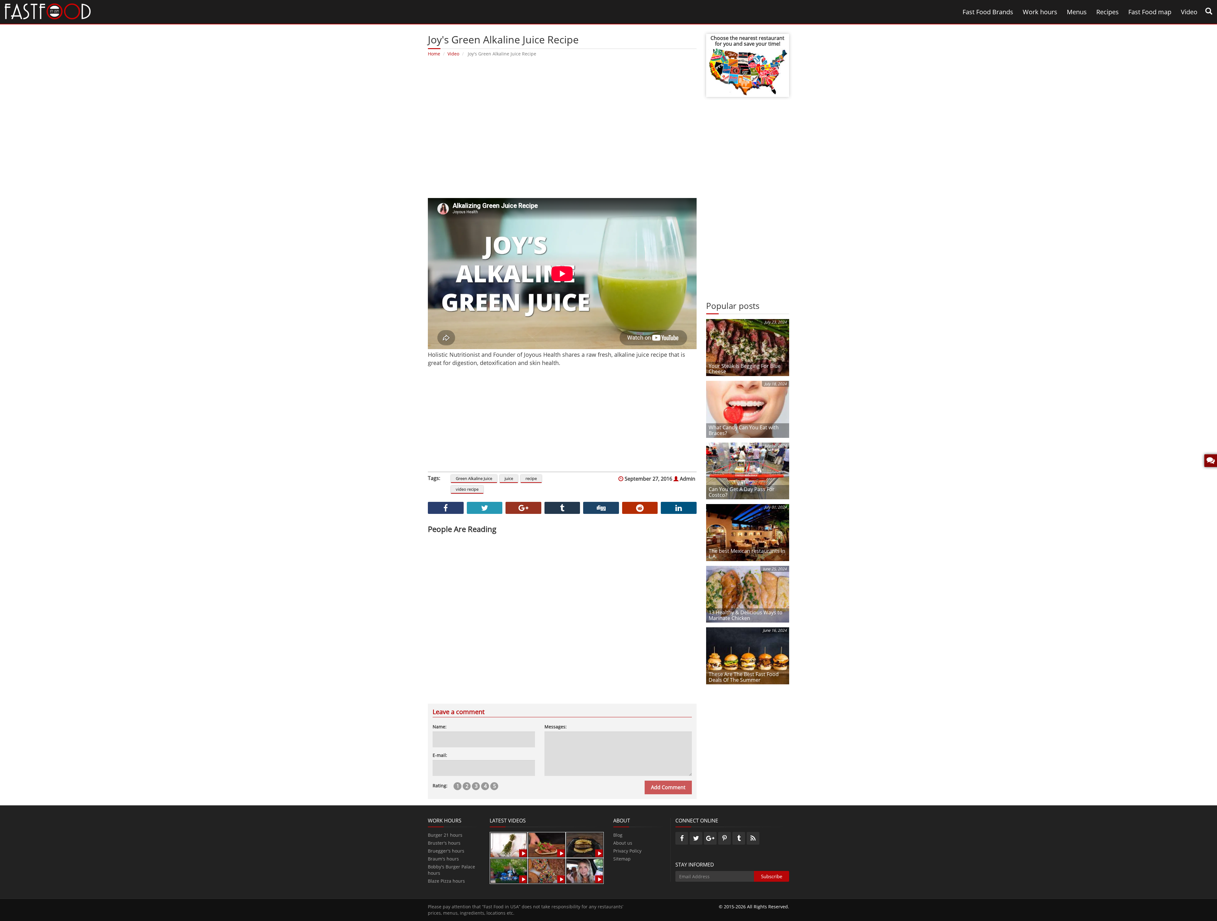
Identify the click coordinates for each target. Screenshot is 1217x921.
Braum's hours (443, 859)
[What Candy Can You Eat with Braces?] (747, 409)
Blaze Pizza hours (446, 881)
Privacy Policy (627, 851)
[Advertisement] (562, 126)
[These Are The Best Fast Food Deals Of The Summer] (747, 655)
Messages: (555, 727)
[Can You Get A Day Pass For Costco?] (747, 470)
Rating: (440, 786)
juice (509, 478)
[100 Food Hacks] (509, 844)
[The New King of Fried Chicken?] (509, 870)
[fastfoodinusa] (48, 11)
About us (622, 843)
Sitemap (622, 859)
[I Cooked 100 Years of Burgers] (585, 844)
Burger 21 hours (445, 835)
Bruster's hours (444, 843)
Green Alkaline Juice (474, 478)
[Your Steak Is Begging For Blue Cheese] (747, 347)
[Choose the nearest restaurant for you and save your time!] (748, 71)
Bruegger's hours (446, 851)
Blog (617, 835)
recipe (531, 478)
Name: (440, 727)
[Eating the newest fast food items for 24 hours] (585, 870)
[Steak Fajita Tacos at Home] (547, 844)
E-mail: (440, 755)
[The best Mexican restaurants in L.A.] (747, 532)
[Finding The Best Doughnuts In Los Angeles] (547, 870)
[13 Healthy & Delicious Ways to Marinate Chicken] (747, 594)
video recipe (467, 489)
